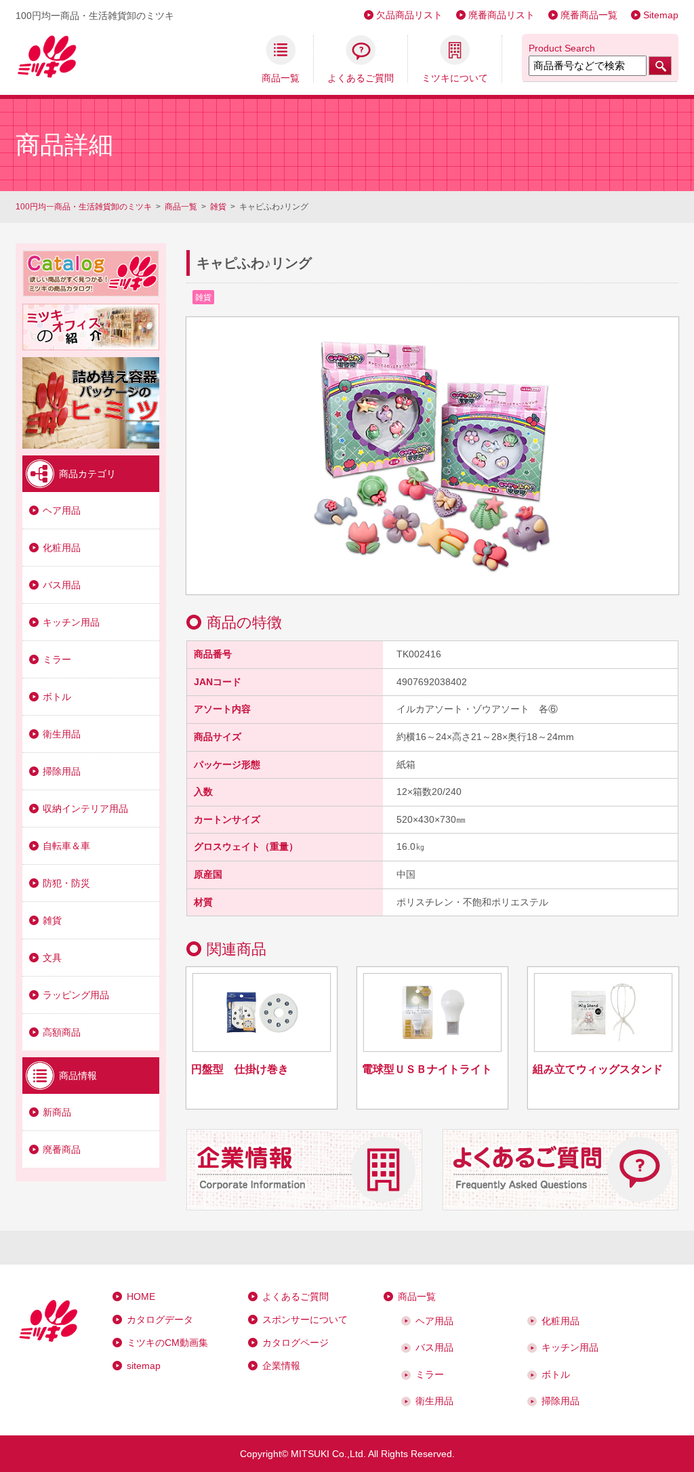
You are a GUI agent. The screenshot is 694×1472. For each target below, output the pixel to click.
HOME (141, 1296)
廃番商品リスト (501, 14)
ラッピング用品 (76, 994)
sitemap (144, 1365)
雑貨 (218, 206)
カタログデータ (160, 1319)
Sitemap (660, 14)
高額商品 (62, 1032)
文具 (52, 957)
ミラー (57, 659)
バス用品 (62, 584)
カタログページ (295, 1342)
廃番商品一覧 (588, 14)
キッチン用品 (71, 622)
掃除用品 (62, 771)
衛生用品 (62, 734)
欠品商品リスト (409, 14)
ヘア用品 (62, 510)
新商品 (57, 1112)
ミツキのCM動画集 (167, 1342)
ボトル (57, 696)
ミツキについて (455, 78)
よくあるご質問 (360, 78)
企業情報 (281, 1365)
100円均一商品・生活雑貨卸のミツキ (84, 206)
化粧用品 (62, 547)
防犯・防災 (66, 883)
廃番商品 (62, 1149)
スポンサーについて (305, 1319)
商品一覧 (281, 78)
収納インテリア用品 (85, 808)
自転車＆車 (66, 845)
